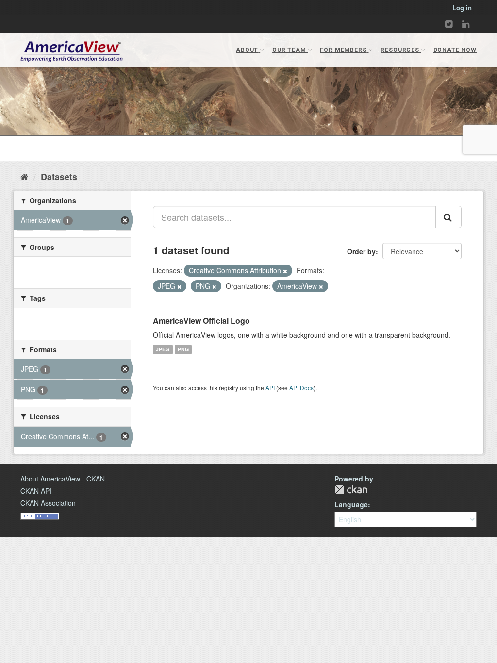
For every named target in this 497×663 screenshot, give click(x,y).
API (270, 387)
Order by (361, 251)
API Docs (301, 387)
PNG (183, 349)
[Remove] (285, 271)
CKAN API (35, 491)
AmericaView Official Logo (201, 320)
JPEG (162, 349)
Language (351, 504)
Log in (462, 7)
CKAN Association (48, 503)
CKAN (350, 489)
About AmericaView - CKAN (62, 478)
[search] (448, 217)
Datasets (59, 176)
